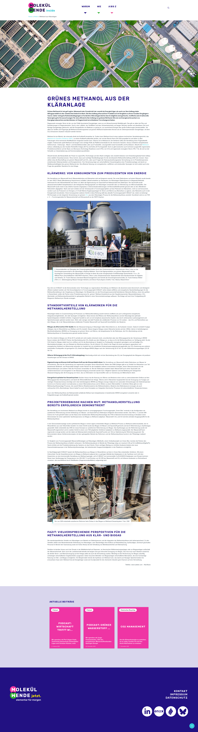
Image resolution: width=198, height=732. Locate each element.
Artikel (36, 16)
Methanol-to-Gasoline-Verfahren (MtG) (60, 138)
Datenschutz (177, 697)
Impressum (179, 694)
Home (30, 16)
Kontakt (181, 691)
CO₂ (86, 195)
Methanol (146, 145)
